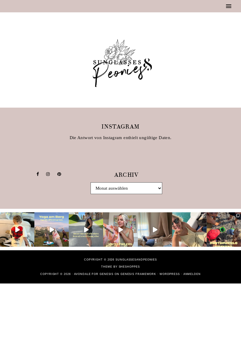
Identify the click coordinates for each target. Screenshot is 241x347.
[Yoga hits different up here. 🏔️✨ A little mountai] (51, 229)
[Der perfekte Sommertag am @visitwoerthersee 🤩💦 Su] (189, 229)
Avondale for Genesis (93, 274)
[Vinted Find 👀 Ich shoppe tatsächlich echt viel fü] (120, 229)
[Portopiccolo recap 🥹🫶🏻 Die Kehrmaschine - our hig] (224, 229)
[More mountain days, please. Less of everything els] (86, 229)
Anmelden (192, 274)
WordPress (170, 274)
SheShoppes (129, 266)
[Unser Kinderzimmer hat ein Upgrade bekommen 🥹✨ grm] (155, 229)
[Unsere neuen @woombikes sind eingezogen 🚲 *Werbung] (17, 229)
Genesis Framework (138, 274)
